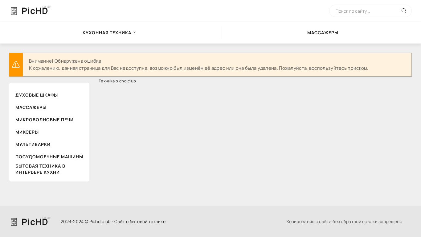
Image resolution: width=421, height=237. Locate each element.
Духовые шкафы (36, 95)
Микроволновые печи (44, 120)
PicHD (35, 10)
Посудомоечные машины (49, 157)
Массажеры (31, 107)
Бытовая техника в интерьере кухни (40, 169)
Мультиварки (33, 144)
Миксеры (27, 132)
